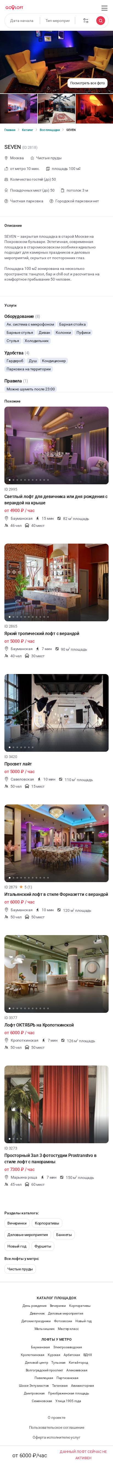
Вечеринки (17, 1223)
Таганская (60, 1386)
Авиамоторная (82, 1386)
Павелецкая (44, 1378)
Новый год (16, 1246)
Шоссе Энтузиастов (34, 1386)
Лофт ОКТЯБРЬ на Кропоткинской (39, 1025)
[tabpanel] (56, 445)
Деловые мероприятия (27, 1234)
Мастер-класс (68, 1329)
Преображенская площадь (68, 1393)
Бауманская (40, 1347)
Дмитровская (34, 1393)
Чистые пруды (20, 1269)
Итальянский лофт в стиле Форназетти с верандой (56, 894)
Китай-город (78, 1363)
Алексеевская (76, 1370)
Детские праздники (36, 1321)
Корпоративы (47, 1223)
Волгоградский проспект (44, 1370)
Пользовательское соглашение (56, 1427)
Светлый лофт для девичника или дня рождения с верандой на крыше (56, 499)
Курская (54, 1355)
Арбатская (72, 1355)
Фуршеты (43, 1246)
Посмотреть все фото (87, 83)
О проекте (56, 1417)
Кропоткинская (32, 1355)
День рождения (34, 1306)
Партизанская (67, 1378)
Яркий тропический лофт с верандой (41, 633)
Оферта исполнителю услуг (56, 1437)
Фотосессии (63, 1321)
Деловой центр (36, 1363)
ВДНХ (87, 1355)
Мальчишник (45, 1329)
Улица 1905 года (68, 1401)
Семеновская (42, 1401)
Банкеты (64, 1234)
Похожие (12, 401)
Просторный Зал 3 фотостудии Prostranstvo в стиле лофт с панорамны (50, 1158)
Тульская (58, 1363)
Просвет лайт (18, 764)
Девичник (37, 1313)
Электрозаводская (67, 1347)
